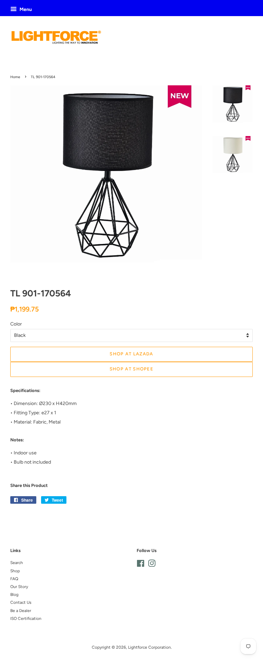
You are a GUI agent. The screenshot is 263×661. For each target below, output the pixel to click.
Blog (14, 594)
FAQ (14, 578)
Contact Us (21, 602)
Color (16, 324)
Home (15, 77)
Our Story (19, 586)
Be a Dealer (20, 610)
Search (16, 562)
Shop (15, 570)
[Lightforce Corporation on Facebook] (141, 565)
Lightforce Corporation (149, 647)
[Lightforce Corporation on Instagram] (151, 565)
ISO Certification (25, 618)
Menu (25, 9)
